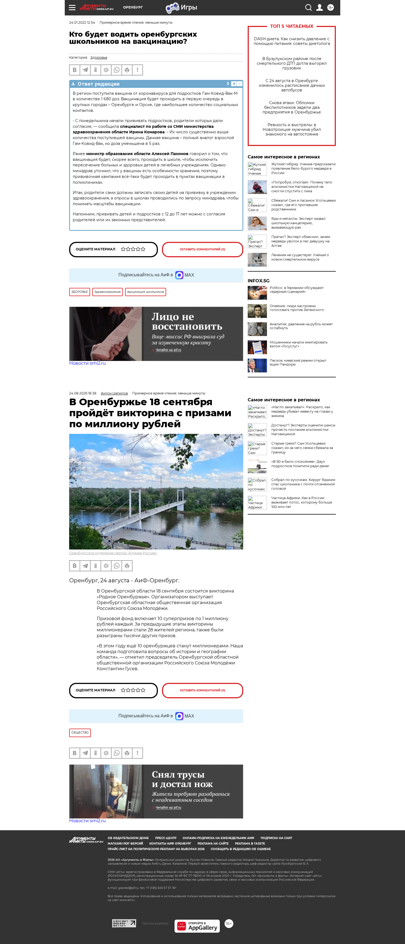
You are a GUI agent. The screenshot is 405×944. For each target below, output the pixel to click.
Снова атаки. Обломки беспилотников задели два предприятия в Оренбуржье (292, 108)
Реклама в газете (250, 843)
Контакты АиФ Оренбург (170, 843)
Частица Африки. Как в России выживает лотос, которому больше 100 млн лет (301, 502)
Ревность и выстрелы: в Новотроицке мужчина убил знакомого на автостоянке (292, 130)
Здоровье (98, 57)
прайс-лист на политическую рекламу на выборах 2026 (156, 849)
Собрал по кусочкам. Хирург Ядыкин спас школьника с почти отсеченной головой (303, 484)
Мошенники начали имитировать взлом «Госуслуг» (299, 344)
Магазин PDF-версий (125, 843)
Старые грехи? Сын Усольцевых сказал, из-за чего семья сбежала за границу (302, 447)
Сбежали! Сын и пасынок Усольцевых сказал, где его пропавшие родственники (303, 204)
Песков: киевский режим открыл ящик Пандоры (298, 362)
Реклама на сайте (213, 843)
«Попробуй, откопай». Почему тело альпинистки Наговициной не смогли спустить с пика (301, 186)
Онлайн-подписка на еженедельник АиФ (218, 838)
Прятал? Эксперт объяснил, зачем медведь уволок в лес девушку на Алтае (300, 241)
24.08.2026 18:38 (82, 393)
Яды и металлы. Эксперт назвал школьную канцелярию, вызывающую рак (298, 223)
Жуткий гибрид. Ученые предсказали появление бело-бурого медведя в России (303, 168)
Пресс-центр (165, 838)
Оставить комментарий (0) (202, 249)
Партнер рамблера (155, 923)
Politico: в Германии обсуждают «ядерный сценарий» (297, 290)
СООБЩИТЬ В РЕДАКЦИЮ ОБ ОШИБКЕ (241, 849)
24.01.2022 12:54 (82, 22)
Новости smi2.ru (87, 363)
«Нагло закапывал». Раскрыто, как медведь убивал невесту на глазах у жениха (302, 411)
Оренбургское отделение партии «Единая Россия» (113, 553)
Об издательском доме (128, 838)
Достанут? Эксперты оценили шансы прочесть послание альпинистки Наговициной (303, 429)
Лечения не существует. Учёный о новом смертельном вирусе (300, 257)
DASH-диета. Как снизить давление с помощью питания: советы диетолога (292, 41)
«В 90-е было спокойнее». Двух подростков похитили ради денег (300, 463)
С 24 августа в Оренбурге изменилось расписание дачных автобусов (292, 86)
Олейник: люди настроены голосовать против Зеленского (297, 308)
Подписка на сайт (276, 838)
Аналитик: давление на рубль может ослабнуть (301, 326)
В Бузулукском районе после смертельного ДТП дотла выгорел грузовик (292, 63)
